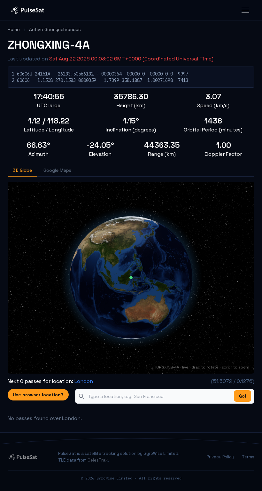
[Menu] (245, 10)
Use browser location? (38, 395)
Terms (248, 457)
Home (14, 29)
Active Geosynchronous (55, 29)
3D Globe (22, 170)
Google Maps (57, 170)
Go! (242, 396)
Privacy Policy (220, 457)
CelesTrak (98, 460)
